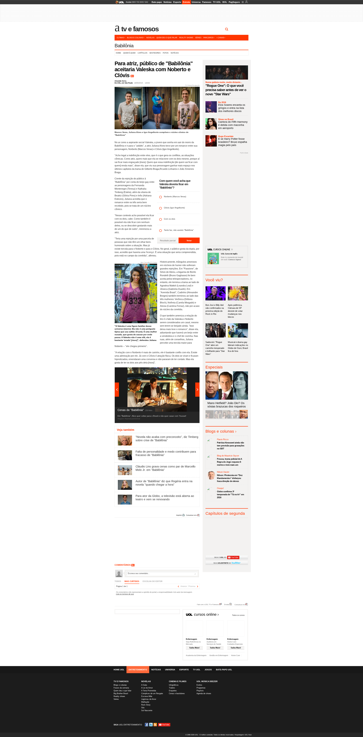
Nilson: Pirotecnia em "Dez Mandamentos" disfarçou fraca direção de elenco (229, 478)
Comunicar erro (191, 515)
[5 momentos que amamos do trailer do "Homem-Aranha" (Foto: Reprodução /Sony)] (209, 418)
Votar (189, 240)
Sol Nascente (146, 710)
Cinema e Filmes (177, 681)
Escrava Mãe (146, 696)
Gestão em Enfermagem (218, 655)
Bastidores (155, 53)
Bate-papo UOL (224, 669)
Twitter (151, 724)
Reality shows (186, 38)
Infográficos (174, 685)
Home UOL (119, 669)
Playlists (200, 691)
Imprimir (179, 515)
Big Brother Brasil (121, 693)
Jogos (208, 669)
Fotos (165, 53)
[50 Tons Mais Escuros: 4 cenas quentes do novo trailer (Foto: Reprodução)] (226, 418)
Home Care (235, 655)
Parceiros (208, 38)
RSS (155, 724)
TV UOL (217, 2)
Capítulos (142, 53)
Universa (196, 2)
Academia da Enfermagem (196, 655)
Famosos (206, 2)
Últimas (120, 38)
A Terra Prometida (148, 691)
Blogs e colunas (135, 38)
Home (118, 53)
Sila (142, 708)
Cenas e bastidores (177, 693)
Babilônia (124, 45)
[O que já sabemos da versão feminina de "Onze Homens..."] (218, 418)
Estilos (199, 685)
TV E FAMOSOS (121, 681)
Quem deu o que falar (166, 38)
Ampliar (190, 371)
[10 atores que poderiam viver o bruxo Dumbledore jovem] (235, 418)
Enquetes (173, 691)
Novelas (150, 38)
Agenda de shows (204, 693)
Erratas (226, 604)
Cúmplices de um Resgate (152, 693)
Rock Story (145, 705)
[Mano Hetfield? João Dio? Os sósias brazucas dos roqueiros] (243, 418)
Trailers (172, 688)
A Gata (144, 685)
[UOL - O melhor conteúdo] (119, 3)
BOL (224, 2)
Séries (198, 38)
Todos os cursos (238, 615)
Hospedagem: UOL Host (243, 735)
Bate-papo (157, 2)
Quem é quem (129, 53)
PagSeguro (234, 2)
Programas (201, 688)
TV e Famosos (140, 29)
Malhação (145, 702)
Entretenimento (138, 669)
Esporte (177, 2)
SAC (146, 2)
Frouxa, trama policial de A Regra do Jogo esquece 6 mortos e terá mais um (229, 462)
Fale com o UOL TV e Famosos (208, 604)
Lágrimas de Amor (148, 699)
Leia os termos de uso (125, 594)
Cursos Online (222, 250)
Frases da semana (121, 688)
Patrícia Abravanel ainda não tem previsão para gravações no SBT (230, 445)
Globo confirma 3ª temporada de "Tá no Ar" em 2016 (230, 494)
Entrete (186, 2)
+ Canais (220, 38)
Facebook (147, 724)
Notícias (167, 2)
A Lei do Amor (147, 688)
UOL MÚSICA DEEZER (207, 681)
